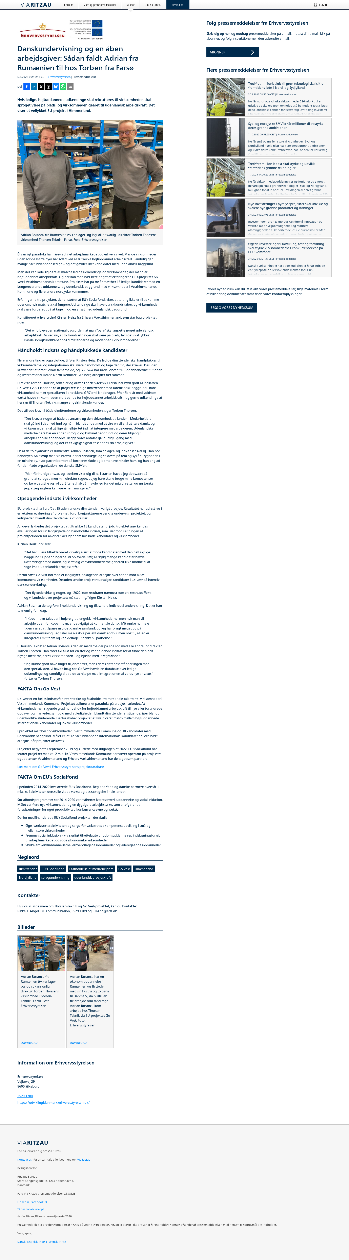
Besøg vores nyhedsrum (231, 307)
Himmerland (144, 869)
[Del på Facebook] (26, 86)
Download (29, 1042)
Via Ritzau (83, 1159)
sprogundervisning (55, 877)
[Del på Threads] (48, 86)
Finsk (62, 1241)
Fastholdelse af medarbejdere (91, 869)
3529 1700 (25, 1096)
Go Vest (124, 869)
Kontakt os (24, 1159)
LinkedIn (23, 1202)
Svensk (53, 1241)
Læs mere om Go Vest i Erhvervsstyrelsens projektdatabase (60, 766)
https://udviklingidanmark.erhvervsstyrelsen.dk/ (53, 1102)
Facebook (37, 1202)
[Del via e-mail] (70, 86)
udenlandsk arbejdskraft (92, 877)
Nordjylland (28, 877)
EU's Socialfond (53, 869)
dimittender (28, 869)
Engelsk (32, 1241)
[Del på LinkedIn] (34, 86)
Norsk (43, 1241)
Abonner (217, 52)
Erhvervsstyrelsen (59, 76)
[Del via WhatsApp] (63, 86)
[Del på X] (41, 86)
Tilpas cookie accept (30, 1209)
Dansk (21, 1241)
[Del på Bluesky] (56, 86)
